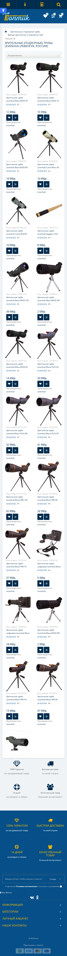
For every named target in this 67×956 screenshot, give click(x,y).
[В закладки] (9, 117)
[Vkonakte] (31, 896)
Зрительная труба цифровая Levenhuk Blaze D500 (18, 633)
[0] (45, 16)
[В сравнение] (15, 117)
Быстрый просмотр (18, 78)
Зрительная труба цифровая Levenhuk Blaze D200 (49, 566)
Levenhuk (10, 125)
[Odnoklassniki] (36, 896)
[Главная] (6, 31)
